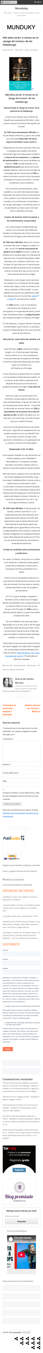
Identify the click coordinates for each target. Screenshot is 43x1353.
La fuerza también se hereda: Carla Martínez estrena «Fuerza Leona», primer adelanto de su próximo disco (21, 908)
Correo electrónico (11, 773)
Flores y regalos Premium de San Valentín (20, 871)
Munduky (21, 8)
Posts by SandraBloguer (17, 1231)
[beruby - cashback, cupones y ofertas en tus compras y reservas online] (19, 1159)
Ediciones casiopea (9, 670)
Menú (39, 2)
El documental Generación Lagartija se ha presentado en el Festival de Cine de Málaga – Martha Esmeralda (21, 1085)
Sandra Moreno (8, 50)
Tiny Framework (15, 1332)
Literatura (33, 665)
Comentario (8, 739)
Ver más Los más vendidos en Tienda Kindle (17, 885)
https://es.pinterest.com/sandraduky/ (18, 1281)
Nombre (7, 764)
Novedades (20, 670)
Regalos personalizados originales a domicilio (21, 865)
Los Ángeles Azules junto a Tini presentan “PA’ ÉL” (20, 916)
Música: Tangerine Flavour (12, 1099)
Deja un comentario (31, 50)
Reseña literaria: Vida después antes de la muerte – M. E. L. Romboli (21, 1135)
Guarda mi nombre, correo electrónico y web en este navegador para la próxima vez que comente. (21, 796)
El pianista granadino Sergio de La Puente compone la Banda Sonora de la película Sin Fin (21, 1121)
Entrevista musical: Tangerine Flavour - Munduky (20, 1097)
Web (4, 781)
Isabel (35, 296)
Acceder (26, 1332)
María (12, 299)
